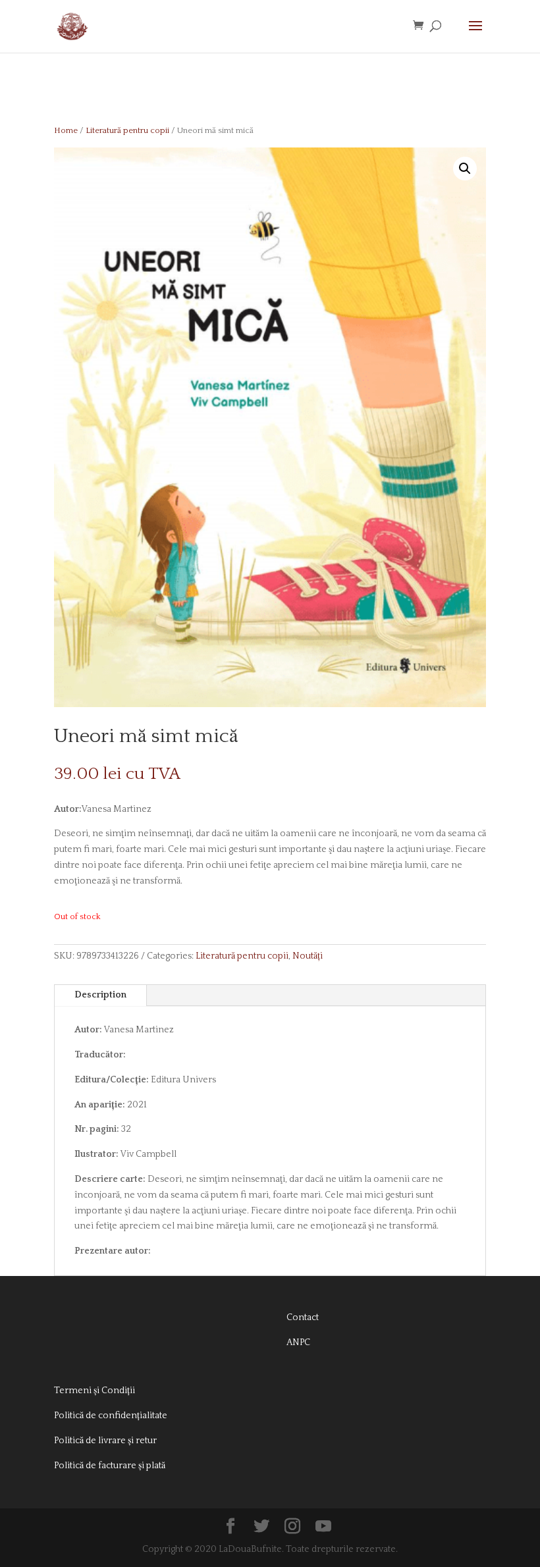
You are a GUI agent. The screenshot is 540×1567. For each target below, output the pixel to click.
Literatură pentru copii (127, 130)
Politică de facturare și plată (109, 1465)
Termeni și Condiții (94, 1390)
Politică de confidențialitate (110, 1415)
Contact (302, 1317)
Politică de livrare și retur (105, 1440)
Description (100, 995)
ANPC (298, 1342)
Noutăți (307, 956)
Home (66, 130)
